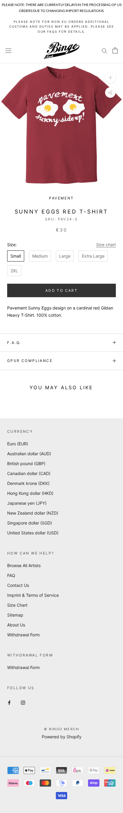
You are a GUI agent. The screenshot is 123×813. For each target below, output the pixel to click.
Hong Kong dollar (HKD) (30, 493)
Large (64, 256)
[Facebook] (9, 702)
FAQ (11, 575)
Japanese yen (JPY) (27, 503)
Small (15, 256)
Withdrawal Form (23, 634)
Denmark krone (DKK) (28, 483)
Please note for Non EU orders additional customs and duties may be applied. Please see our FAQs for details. (61, 26)
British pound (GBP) (26, 463)
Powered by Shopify (62, 736)
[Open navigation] (8, 50)
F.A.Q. (14, 342)
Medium (40, 256)
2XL (14, 270)
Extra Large (93, 256)
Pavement (61, 198)
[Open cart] (115, 50)
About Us (16, 624)
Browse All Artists (24, 565)
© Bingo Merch (61, 729)
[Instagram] (23, 702)
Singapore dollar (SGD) (29, 522)
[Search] (104, 50)
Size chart (106, 244)
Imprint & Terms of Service (33, 595)
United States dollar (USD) (33, 532)
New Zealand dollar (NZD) (32, 513)
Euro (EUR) (17, 443)
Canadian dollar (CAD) (28, 473)
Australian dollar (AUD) (29, 453)
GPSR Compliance (30, 360)
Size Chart (17, 605)
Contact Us (18, 585)
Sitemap (15, 614)
